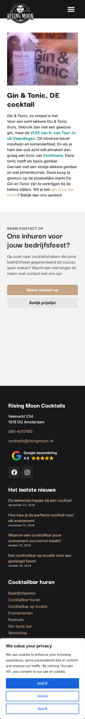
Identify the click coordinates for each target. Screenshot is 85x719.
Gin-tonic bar (20, 626)
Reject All (42, 709)
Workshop (17, 632)
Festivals (16, 619)
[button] (71, 9)
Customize (42, 696)
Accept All (42, 683)
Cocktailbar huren (24, 599)
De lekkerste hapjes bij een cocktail (40, 500)
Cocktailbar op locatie (27, 606)
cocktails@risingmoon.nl (30, 440)
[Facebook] (14, 472)
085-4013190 (20, 431)
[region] (42, 678)
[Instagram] (27, 472)
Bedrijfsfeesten (22, 593)
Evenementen (20, 613)
